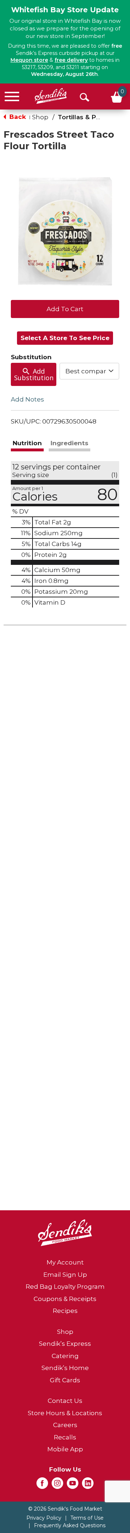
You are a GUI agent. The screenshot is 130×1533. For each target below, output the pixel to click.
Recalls (65, 1437)
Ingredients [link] (69, 443)
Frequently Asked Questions (69, 1525)
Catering (65, 1356)
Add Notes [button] (27, 399)
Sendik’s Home (65, 1367)
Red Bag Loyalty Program (65, 1286)
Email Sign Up (65, 1274)
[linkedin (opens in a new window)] (88, 1485)
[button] (65, 308)
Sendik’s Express (65, 1343)
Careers (65, 1425)
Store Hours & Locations (65, 1413)
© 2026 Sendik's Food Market (65, 1509)
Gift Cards (65, 1380)
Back (17, 116)
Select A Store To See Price (65, 338)
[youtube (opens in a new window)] (72, 1485)
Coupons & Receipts (65, 1298)
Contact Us (65, 1400)
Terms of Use (87, 1518)
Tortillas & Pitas (82, 117)
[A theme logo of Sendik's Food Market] (51, 96)
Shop (40, 117)
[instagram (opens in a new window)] (57, 1485)
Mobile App (65, 1449)
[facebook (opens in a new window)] (42, 1485)
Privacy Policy (43, 1518)
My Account (65, 1262)
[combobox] (89, 371)
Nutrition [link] (27, 443)
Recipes (65, 1310)
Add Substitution (33, 374)
